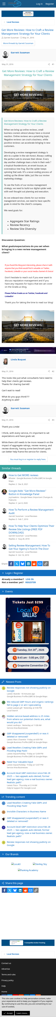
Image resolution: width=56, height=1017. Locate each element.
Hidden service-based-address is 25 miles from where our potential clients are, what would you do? (28, 719)
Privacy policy (7, 980)
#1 (53, 64)
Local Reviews (31, 516)
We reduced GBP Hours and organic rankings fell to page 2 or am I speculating (30, 703)
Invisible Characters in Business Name (26, 811)
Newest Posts (13, 681)
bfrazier (12, 478)
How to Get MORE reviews (23, 475)
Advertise (5, 969)
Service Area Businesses (17, 728)
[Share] (49, 64)
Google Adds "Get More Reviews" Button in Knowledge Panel (27, 492)
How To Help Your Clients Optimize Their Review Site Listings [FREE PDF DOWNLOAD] (31, 529)
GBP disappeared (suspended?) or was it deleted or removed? (27, 735)
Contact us (6, 963)
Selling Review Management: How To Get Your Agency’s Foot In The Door (29, 547)
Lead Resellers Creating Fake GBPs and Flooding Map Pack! (27, 749)
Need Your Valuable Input (20, 761)
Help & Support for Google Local (21, 788)
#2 (53, 371)
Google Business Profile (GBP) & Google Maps (27, 696)
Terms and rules (8, 974)
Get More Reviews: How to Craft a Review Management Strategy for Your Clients (27, 31)
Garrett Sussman (11, 37)
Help (3, 986)
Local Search (12, 710)
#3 (53, 420)
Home (4, 991)
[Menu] (4, 4)
